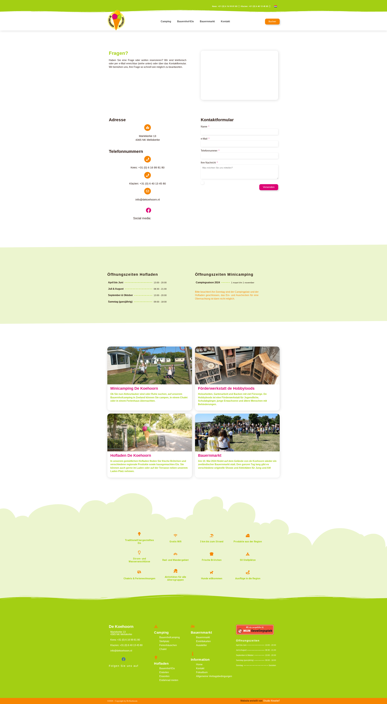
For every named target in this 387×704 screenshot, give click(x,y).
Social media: (142, 218)
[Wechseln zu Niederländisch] (275, 6)
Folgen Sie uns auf (123, 665)
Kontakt (225, 21)
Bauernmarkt (207, 21)
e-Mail (204, 138)
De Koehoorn (121, 626)
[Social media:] (148, 210)
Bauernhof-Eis (185, 21)
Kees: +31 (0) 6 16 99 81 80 (147, 167)
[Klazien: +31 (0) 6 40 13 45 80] (147, 175)
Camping (166, 21)
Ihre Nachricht (208, 162)
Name (204, 126)
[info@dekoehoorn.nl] (147, 191)
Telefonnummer (209, 150)
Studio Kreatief (271, 700)
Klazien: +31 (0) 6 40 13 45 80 (147, 183)
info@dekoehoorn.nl (147, 199)
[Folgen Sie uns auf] (123, 659)
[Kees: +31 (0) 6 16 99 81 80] (147, 159)
